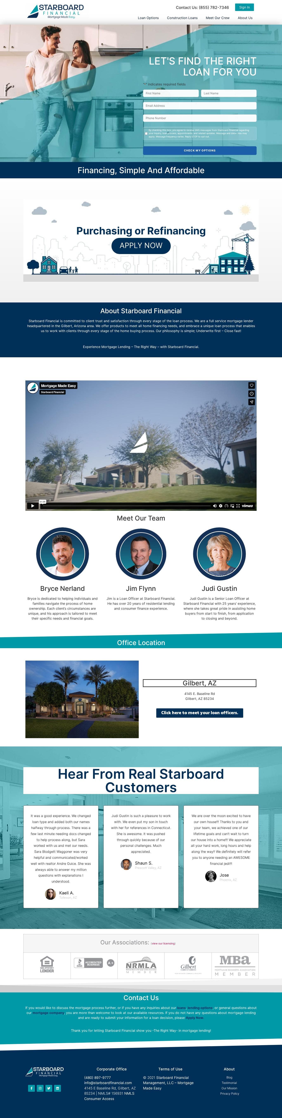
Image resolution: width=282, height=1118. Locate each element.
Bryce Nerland (62, 588)
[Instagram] (40, 1088)
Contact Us (141, 998)
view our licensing (163, 943)
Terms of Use (170, 1069)
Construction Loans (182, 18)
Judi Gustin (219, 588)
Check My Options (200, 150)
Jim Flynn (141, 588)
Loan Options (148, 18)
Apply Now (194, 1018)
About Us (245, 18)
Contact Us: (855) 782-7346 (202, 7)
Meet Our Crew (218, 18)
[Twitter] (48, 1088)
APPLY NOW (141, 245)
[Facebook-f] (31, 1088)
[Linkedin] (57, 1088)
